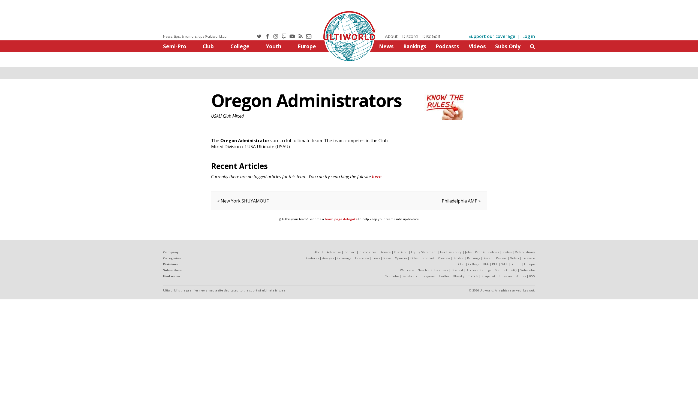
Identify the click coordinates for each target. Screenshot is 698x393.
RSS (532, 276)
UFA (486, 264)
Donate (385, 252)
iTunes (521, 276)
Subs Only (508, 46)
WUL (504, 264)
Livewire (528, 258)
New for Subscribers (433, 270)
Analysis (328, 258)
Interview (362, 258)
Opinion (401, 258)
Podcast (428, 258)
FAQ (514, 270)
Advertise (334, 252)
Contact (350, 252)
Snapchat (488, 276)
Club (208, 46)
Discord (410, 36)
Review (501, 258)
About (391, 36)
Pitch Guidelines (487, 252)
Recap (487, 258)
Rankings (414, 46)
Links (376, 258)
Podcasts (447, 46)
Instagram (428, 276)
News (386, 46)
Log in (528, 36)
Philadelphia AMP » (461, 201)
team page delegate (341, 219)
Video (514, 258)
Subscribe (527, 270)
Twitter (444, 276)
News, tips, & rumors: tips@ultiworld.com (196, 36)
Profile (458, 258)
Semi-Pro (174, 46)
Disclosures (367, 252)
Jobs (468, 252)
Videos (477, 46)
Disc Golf (431, 36)
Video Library (525, 252)
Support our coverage (491, 36)
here (376, 177)
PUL (495, 264)
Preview (444, 258)
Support (501, 270)
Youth (273, 46)
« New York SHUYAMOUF (243, 201)
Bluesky (458, 276)
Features (312, 258)
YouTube (392, 276)
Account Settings (479, 270)
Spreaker (505, 276)
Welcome (407, 270)
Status (507, 252)
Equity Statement (424, 252)
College (239, 46)
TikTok (473, 276)
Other (414, 258)
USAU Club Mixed (227, 116)
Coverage (344, 258)
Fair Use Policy (451, 252)
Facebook (409, 276)
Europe (307, 46)
